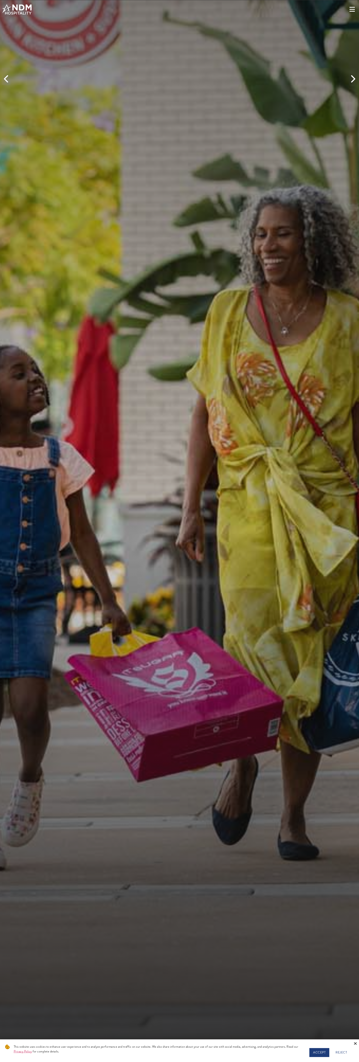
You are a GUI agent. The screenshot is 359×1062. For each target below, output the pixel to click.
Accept (319, 1052)
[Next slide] (352, 79)
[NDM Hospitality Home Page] (17, 9)
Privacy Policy (23, 1051)
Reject (341, 1052)
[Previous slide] (6, 79)
